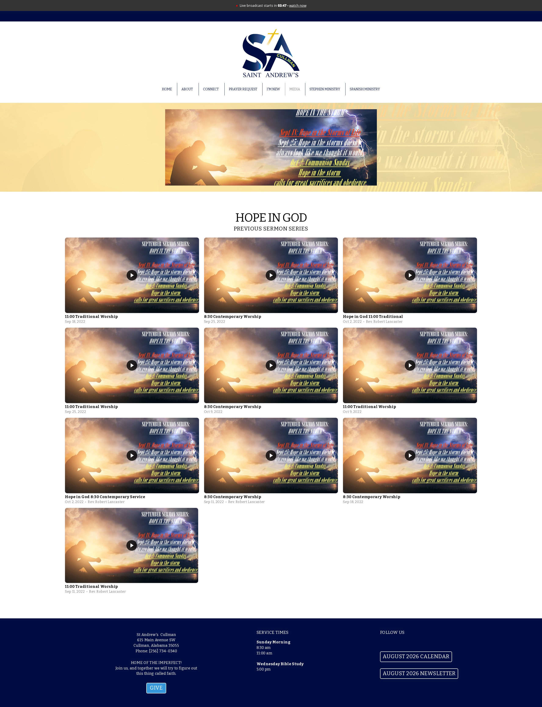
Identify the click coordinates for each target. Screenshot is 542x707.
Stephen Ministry (325, 89)
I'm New (273, 89)
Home (167, 89)
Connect (211, 89)
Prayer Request (243, 89)
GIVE (156, 688)
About (187, 89)
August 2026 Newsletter (419, 673)
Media (294, 89)
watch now (297, 5)
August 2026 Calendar (416, 656)
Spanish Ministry (365, 89)
